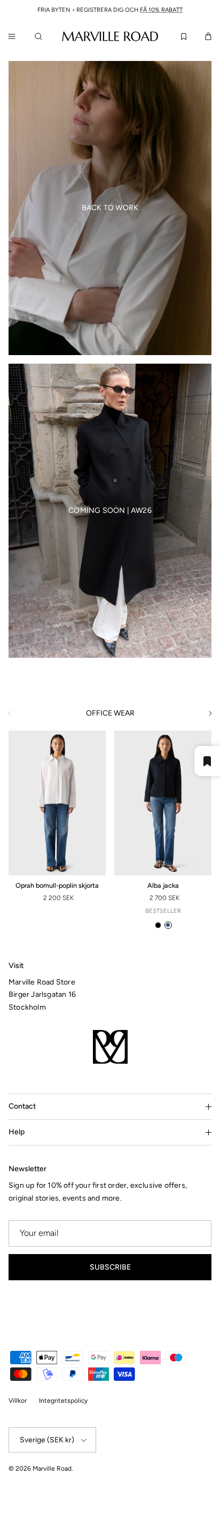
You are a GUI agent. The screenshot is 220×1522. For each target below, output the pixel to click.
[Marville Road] (110, 35)
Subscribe (110, 1267)
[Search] (40, 36)
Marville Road (52, 1468)
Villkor (18, 1400)
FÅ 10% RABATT (161, 9)
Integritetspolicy (63, 1400)
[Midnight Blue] (168, 925)
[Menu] (11, 36)
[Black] (158, 925)
